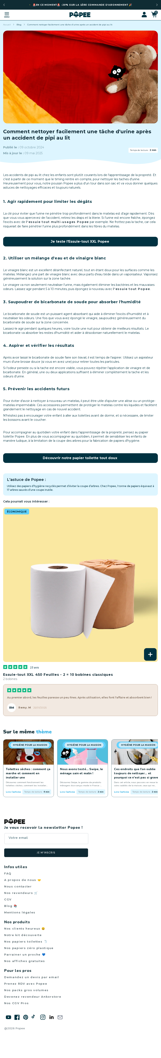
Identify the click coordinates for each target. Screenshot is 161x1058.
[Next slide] (157, 5)
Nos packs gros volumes (26, 990)
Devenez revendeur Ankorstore (32, 996)
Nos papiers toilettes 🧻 (25, 941)
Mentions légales (19, 912)
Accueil (7, 24)
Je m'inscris (46, 852)
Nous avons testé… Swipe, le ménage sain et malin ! (81, 771)
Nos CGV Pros (16, 1003)
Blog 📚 (10, 906)
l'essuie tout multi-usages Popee (57, 222)
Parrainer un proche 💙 (25, 954)
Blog (19, 24)
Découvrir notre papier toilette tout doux (80, 458)
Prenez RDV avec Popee (25, 983)
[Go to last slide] (4, 5)
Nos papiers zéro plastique (29, 948)
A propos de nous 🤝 (22, 880)
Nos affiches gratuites (24, 961)
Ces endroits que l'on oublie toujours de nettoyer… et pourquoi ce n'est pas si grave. (136, 773)
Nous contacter (18, 886)
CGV (8, 899)
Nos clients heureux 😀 (24, 928)
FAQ (7, 873)
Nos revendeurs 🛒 (21, 893)
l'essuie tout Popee (131, 289)
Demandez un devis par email (31, 977)
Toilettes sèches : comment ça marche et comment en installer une (28, 773)
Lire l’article (13, 792)
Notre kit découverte (23, 935)
